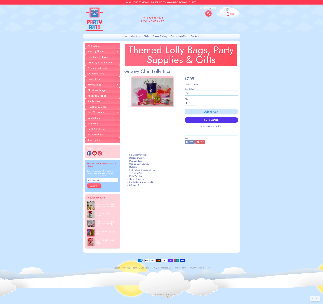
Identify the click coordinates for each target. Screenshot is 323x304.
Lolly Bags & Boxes (103, 57)
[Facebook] (89, 153)
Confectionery (103, 79)
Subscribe (94, 185)
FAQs (146, 36)
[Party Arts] (94, 19)
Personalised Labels (97, 68)
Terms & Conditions (142, 268)
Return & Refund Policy (199, 268)
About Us (135, 36)
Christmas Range (96, 90)
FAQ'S (156, 268)
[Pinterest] (94, 153)
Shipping (126, 268)
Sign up (211, 8)
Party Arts (164, 295)
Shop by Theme (103, 52)
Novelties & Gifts (96, 107)
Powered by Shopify (165, 297)
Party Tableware (103, 113)
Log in (203, 8)
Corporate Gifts (179, 36)
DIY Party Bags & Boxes (99, 62)
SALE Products (95, 134)
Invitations (92, 123)
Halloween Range (96, 96)
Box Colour (190, 89)
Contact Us (196, 36)
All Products (93, 46)
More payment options (211, 126)
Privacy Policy (180, 268)
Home (124, 36)
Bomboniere (93, 101)
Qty (186, 99)
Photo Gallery (160, 36)
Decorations (103, 118)
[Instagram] (100, 153)
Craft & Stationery (97, 129)
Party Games (103, 85)
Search (117, 268)
